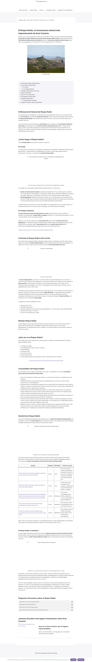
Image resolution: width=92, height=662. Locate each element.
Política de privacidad (40, 653)
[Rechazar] (90, 659)
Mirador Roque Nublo (26, 92)
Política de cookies (52, 653)
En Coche (26, 87)
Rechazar (80, 659)
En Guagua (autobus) (29, 89)
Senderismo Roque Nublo (27, 98)
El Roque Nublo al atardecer (30, 100)
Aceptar (73, 659)
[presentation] (27, 630)
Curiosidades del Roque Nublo (28, 96)
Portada (21, 20)
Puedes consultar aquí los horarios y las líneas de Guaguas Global (35, 230)
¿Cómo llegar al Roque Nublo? (28, 85)
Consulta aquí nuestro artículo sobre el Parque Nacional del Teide (46, 360)
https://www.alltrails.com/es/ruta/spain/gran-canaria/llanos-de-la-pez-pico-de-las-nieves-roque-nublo (32, 512)
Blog (25, 20)
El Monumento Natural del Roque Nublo (30, 83)
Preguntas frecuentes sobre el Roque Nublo (31, 102)
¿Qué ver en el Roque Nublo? (28, 94)
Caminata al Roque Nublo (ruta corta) (30, 90)
